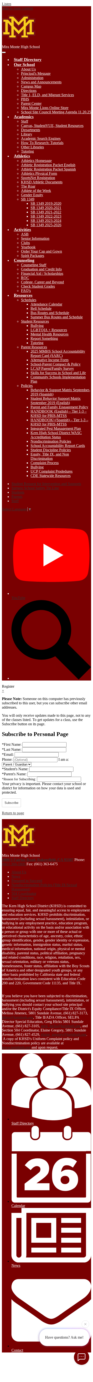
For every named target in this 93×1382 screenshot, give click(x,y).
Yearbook (28, 247)
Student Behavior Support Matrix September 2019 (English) (56, 400)
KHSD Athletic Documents (41, 182)
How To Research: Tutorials (42, 143)
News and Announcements (41, 82)
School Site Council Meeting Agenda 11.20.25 (56, 112)
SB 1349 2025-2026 (46, 225)
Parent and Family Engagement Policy (59, 407)
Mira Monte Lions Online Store (44, 108)
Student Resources (35, 321)
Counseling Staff (33, 265)
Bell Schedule (41, 308)
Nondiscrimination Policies (51, 441)
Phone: (7, 759)
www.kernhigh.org (16, 1047)
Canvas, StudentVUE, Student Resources (52, 126)
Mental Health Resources (49, 334)
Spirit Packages (32, 256)
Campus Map (31, 86)
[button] (24, 64)
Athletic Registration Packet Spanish (48, 169)
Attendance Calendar (46, 304)
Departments (30, 130)
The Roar (28, 186)
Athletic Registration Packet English (48, 165)
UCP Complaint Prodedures (51, 471)
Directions (28, 91)
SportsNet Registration (38, 178)
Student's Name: (15, 769)
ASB (25, 234)
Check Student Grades (38, 286)
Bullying (37, 326)
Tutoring (27, 151)
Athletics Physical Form (39, 173)
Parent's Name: (14, 774)
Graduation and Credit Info (41, 269)
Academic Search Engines (41, 138)
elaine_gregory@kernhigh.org (63, 1034)
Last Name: (12, 749)
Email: (8, 754)
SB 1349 (27, 199)
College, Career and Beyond (42, 282)
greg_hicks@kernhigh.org (60, 1026)
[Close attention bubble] (85, 1325)
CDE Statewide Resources (51, 476)
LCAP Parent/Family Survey (52, 368)
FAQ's (26, 291)
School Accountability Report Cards (58, 446)
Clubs (25, 243)
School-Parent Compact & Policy (56, 364)
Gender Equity (32, 195)
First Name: (12, 744)
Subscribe (11, 803)
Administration (32, 78)
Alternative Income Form (49, 360)
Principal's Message (36, 73)
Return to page (13, 813)
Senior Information (35, 238)
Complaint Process (45, 463)
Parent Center (31, 103)
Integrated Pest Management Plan (56, 428)
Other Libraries (32, 147)
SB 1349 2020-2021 (46, 208)
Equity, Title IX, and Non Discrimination (50, 456)
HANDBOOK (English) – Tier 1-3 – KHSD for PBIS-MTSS (59, 413)
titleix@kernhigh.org (17, 1017)
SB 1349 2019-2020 (46, 203)
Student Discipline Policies (51, 450)
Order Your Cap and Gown (41, 251)
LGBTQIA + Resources (49, 330)
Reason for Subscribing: (19, 779)
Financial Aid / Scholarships (42, 273)
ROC (25, 278)
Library (26, 134)
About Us (28, 69)
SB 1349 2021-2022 (46, 212)
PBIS (25, 99)
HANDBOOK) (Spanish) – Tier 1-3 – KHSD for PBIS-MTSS (59, 422)
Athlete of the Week (36, 191)
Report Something (44, 338)
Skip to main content (17, 8)
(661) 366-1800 (14, 864)
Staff (24, 121)
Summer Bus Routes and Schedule (57, 317)
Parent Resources (34, 347)
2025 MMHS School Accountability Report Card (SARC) (58, 353)
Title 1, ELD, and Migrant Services (47, 95)
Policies (27, 386)
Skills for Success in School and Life (58, 373)
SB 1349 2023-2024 (46, 221)
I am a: (63, 759)
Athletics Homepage (36, 161)
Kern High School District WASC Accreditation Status (56, 435)
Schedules (28, 300)
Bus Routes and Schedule (50, 313)
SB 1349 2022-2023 (46, 216)
